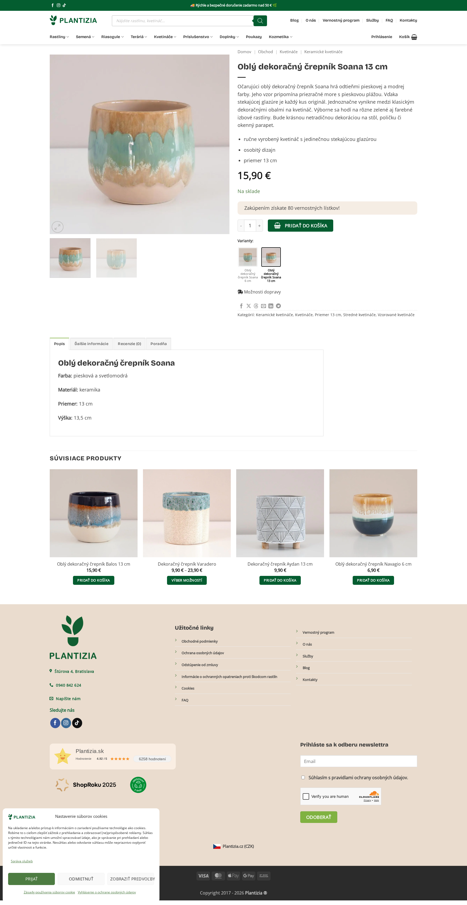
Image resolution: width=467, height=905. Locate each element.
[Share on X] (248, 306)
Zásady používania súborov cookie (49, 892)
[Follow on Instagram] (58, 6)
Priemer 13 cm (328, 314)
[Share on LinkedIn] (270, 306)
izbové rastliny (254, 117)
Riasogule (110, 37)
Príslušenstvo (196, 37)
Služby (372, 20)
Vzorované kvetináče (396, 314)
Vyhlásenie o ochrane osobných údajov (107, 892)
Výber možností (187, 580)
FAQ (389, 20)
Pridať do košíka (306, 225)
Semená (83, 37)
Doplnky (227, 37)
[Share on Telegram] (278, 306)
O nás (311, 20)
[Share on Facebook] (241, 306)
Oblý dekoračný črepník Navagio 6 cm (373, 564)
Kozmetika (279, 37)
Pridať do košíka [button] (93, 580)
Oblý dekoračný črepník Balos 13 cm (93, 564)
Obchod (265, 51)
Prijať (31, 879)
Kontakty (408, 20)
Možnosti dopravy (262, 292)
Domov (244, 51)
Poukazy (254, 37)
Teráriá (137, 37)
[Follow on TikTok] (64, 6)
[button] (408, 37)
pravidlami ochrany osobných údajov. (370, 778)
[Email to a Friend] (263, 306)
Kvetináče (163, 37)
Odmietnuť (81, 879)
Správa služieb (22, 861)
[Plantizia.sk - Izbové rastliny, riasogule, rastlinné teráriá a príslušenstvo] (77, 20)
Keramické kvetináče (323, 51)
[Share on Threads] (255, 306)
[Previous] (60, 144)
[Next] (219, 144)
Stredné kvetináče (359, 314)
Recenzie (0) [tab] (129, 344)
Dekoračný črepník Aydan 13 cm (280, 564)
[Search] (260, 20)
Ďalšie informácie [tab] (91, 344)
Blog (294, 20)
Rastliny (57, 37)
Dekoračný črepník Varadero (187, 564)
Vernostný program (341, 20)
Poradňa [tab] (159, 344)
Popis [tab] (59, 344)
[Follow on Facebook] (52, 6)
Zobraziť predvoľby (132, 879)
